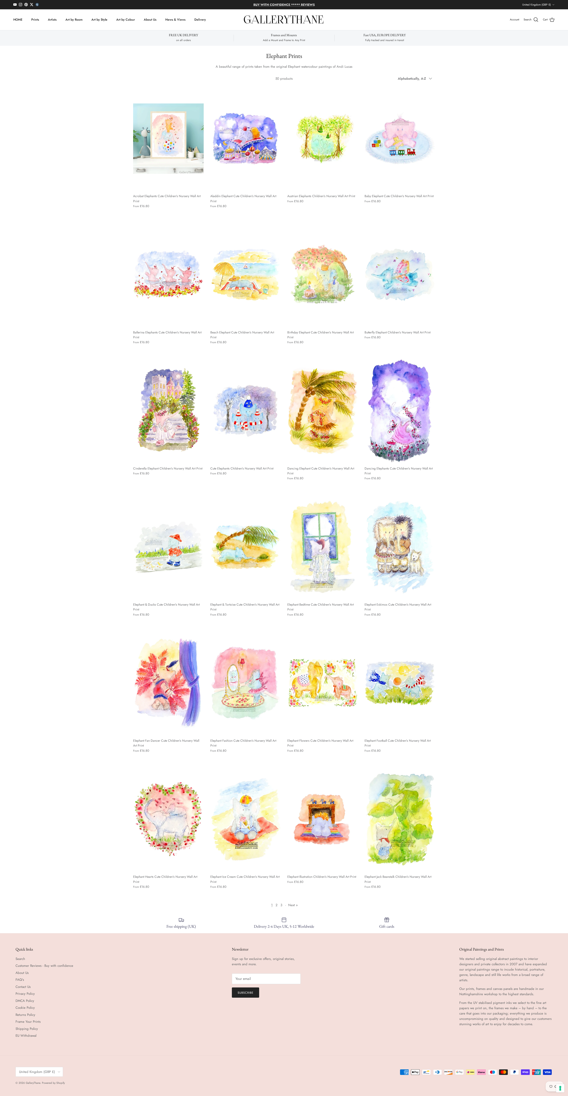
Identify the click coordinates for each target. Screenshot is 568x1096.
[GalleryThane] (284, 20)
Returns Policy (25, 1014)
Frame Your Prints (28, 1021)
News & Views (175, 19)
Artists (52, 19)
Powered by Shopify (53, 1083)
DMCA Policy (25, 1000)
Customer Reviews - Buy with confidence (44, 965)
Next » (293, 905)
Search (20, 958)
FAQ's (20, 979)
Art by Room (74, 19)
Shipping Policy (27, 1028)
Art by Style (99, 19)
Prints (35, 19)
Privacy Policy (25, 993)
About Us (150, 19)
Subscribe (245, 993)
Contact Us (23, 986)
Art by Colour (125, 19)
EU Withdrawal (26, 1035)
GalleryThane (33, 1083)
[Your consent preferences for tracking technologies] (560, 1088)
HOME (17, 19)
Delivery (200, 19)
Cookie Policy (25, 1007)
